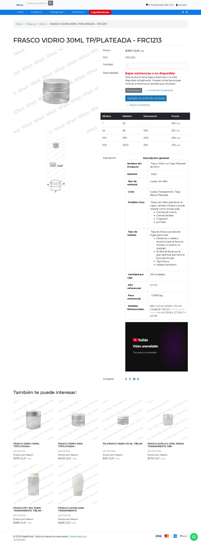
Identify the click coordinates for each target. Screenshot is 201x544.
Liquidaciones (100, 12)
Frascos (30, 23)
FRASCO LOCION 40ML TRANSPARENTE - (71, 509)
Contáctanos (134, 90)
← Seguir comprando (138, 104)
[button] (17, 214)
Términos (77, 12)
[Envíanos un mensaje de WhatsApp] (194, 537)
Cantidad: (108, 64)
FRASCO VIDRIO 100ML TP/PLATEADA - (26, 445)
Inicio (20, 12)
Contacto (36, 12)
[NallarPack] (18, 5)
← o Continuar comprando (158, 90)
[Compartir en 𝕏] (130, 379)
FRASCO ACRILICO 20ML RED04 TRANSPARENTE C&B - (166, 445)
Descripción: (109, 158)
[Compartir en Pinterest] (134, 379)
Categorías (56, 12)
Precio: (106, 50)
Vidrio (42, 23)
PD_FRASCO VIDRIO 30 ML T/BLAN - (122, 445)
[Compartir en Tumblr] (138, 379)
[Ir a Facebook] (183, 12)
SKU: (105, 57)
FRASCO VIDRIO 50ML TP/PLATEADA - (70, 445)
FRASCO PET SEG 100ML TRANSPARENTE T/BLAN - (28, 509)
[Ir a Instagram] (187, 12)
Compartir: (108, 379)
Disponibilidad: (110, 73)
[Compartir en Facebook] (126, 379)
